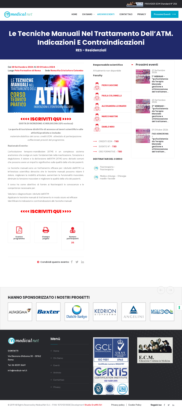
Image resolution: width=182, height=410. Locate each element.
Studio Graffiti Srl (93, 405)
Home (74, 14)
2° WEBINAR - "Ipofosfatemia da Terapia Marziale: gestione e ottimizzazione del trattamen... (160, 114)
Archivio (57, 372)
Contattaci (125, 14)
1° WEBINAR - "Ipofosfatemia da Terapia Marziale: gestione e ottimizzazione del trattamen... (160, 84)
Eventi (56, 365)
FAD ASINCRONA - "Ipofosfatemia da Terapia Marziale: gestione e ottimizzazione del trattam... (160, 142)
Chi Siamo (87, 14)
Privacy (141, 14)
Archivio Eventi (105, 14)
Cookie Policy (134, 405)
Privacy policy (118, 405)
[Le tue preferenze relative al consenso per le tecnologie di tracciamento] (179, 307)
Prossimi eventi (162, 14)
